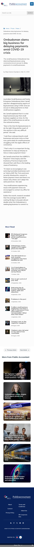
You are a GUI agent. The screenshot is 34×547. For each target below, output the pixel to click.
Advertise (24, 510)
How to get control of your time (19, 279)
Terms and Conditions (22, 505)
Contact (10, 508)
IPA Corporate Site (23, 515)
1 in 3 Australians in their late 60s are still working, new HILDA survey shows (19, 269)
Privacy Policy (10, 512)
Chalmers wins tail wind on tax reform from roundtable (19, 331)
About (10, 504)
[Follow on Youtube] (20, 523)
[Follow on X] (17, 523)
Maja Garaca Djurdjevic (12, 72)
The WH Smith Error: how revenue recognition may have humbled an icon (19, 258)
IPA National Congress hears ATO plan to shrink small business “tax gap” (19, 236)
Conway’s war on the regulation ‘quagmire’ (18, 322)
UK (20, 537)
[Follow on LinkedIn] (11, 523)
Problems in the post (18, 299)
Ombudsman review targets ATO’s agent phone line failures (18, 247)
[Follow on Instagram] (23, 523)
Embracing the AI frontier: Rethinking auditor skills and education (18, 290)
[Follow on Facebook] (14, 523)
